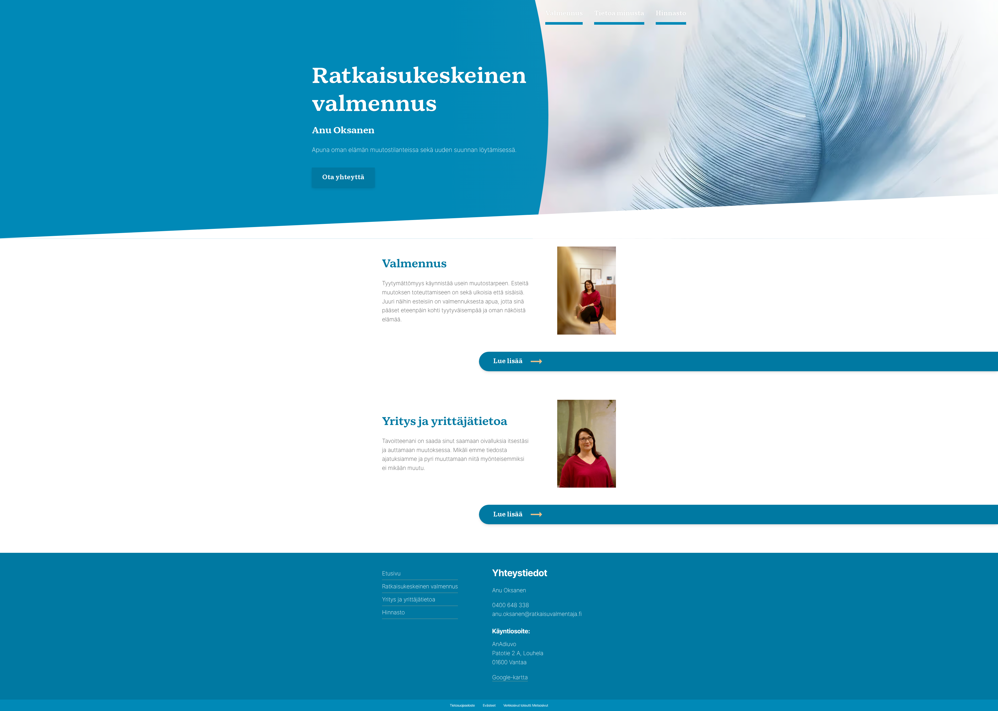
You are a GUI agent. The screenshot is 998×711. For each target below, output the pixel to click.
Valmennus (564, 13)
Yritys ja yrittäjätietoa (408, 599)
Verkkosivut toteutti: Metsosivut (525, 705)
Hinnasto (671, 13)
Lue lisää (508, 361)
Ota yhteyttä (343, 177)
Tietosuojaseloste (462, 705)
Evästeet (489, 705)
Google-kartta (510, 677)
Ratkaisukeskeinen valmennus (420, 586)
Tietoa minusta (619, 13)
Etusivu (391, 573)
